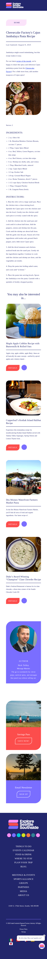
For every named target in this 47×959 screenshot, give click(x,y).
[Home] (15, 5)
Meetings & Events (23, 875)
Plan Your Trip (23, 862)
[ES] (11, 940)
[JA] (11, 943)
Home (17, 23)
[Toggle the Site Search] (33, 5)
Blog (23, 866)
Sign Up (23, 794)
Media (23, 891)
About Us (23, 895)
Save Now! (23, 741)
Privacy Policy (23, 929)
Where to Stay (23, 858)
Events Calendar (23, 850)
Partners (23, 887)
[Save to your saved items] (24, 367)
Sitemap (23, 932)
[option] (11, 940)
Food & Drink (23, 854)
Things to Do (23, 846)
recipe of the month (23, 61)
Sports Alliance (23, 879)
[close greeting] (44, 936)
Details (12, 368)
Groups (23, 883)
